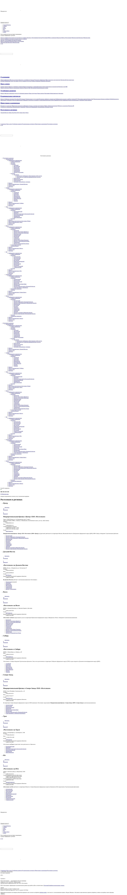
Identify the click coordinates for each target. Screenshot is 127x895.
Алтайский (16, 192)
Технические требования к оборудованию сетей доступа (29, 175)
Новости (10, 183)
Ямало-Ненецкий (18, 217)
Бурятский (16, 193)
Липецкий (16, 307)
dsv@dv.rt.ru (8, 575)
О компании (5, 77)
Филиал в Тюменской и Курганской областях (24, 213)
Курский (16, 306)
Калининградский (18, 281)
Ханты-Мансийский (18, 215)
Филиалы (13, 164)
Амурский (16, 165)
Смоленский (16, 309)
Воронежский (17, 304)
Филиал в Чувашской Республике (21, 243)
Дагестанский (17, 259)
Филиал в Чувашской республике (13, 633)
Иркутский (16, 194)
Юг (4, 29)
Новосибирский (17, 198)
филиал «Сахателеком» (11, 589)
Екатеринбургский (18, 211)
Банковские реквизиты (16, 288)
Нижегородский (17, 234)
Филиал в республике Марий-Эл (13, 621)
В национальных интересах (10, 96)
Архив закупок (17, 180)
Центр (4, 32)
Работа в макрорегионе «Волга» (15, 248)
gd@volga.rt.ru (9, 613)
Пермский (16, 212)
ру (1, 43)
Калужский (16, 305)
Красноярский (17, 197)
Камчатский (16, 167)
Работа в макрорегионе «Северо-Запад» (17, 292)
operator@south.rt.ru (10, 782)
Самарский (16, 237)
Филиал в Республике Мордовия (21, 233)
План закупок (17, 178)
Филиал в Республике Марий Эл (21, 231)
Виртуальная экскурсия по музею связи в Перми (19, 221)
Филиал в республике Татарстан (13, 629)
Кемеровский (17, 196)
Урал (4, 27)
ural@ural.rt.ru (9, 739)
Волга (4, 28)
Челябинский (17, 216)
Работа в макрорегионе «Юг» (15, 271)
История (13, 162)
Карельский (16, 282)
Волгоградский (17, 257)
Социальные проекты (16, 244)
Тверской (16, 311)
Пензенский (16, 236)
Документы (16, 174)
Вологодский (17, 280)
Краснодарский (17, 263)
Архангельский (17, 279)
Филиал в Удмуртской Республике (21, 241)
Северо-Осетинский (18, 266)
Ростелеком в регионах (9, 110)
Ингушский (16, 260)
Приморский (17, 168)
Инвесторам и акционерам (10, 103)
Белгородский (17, 300)
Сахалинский (17, 170)
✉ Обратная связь (5, 494)
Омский (15, 199)
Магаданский (17, 166)
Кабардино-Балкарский (19, 261)
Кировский (16, 230)
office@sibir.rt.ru (9, 656)
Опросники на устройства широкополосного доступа (28, 177)
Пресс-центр (5, 84)
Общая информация (15, 161)
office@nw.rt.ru (9, 698)
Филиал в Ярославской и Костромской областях (24, 313)
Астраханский (17, 256)
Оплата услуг (11, 185)
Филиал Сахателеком (18, 172)
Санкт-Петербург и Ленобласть (21, 287)
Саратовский (17, 238)
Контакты (10, 186)
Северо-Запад (6, 30)
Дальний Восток (7, 24)
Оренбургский (17, 235)
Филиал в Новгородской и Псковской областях (24, 286)
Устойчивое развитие (8, 91)
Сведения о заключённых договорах (22, 181)
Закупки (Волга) (15, 246)
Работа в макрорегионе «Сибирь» (16, 203)
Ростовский (16, 265)
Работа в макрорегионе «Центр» (15, 318)
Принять (2, 893)
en (2, 43)
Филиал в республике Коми (12, 709)
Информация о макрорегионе (15, 160)
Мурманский (17, 285)
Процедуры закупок (18, 179)
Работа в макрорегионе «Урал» (15, 222)
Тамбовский (16, 310)
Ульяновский (17, 242)
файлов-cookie (43, 892)
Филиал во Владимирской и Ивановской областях (25, 303)
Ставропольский (17, 267)
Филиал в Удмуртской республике (13, 630)
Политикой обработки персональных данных (54, 885)
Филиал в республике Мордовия (13, 622)
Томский (16, 200)
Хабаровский (17, 171)
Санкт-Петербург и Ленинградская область (15, 713)
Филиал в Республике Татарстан (21, 240)
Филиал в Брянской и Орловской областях (23, 301)
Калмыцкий (16, 262)
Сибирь (5, 26)
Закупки (13, 173)
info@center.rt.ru (9, 531)
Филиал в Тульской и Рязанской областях (23, 312)
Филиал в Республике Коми (20, 284)
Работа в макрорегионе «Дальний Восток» (18, 184)
